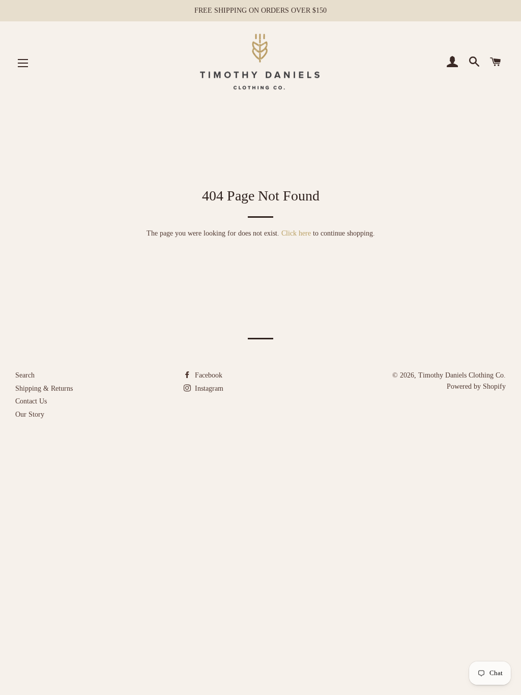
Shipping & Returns (44, 388)
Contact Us (31, 401)
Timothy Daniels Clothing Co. (462, 375)
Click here (296, 233)
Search (25, 375)
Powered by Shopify (476, 386)
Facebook (207, 375)
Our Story (29, 414)
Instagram (208, 388)
